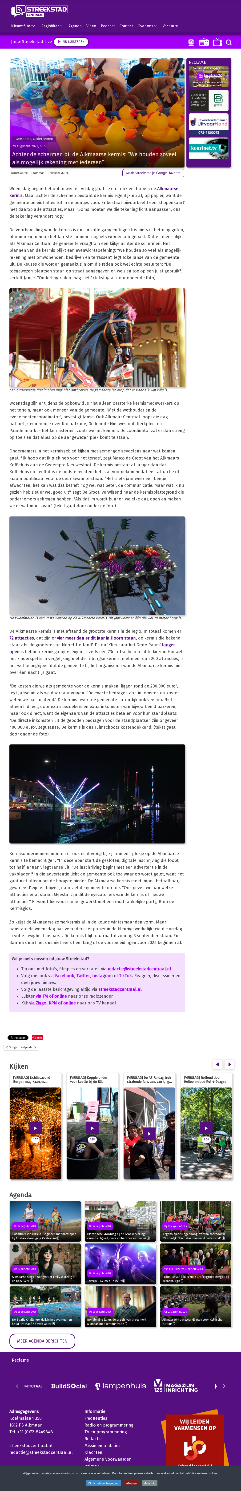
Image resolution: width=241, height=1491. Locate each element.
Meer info (150, 1483)
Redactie (93, 1438)
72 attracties (21, 638)
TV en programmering (105, 1432)
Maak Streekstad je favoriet (153, 173)
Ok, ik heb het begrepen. (103, 1483)
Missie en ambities (102, 1445)
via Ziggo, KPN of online (52, 1003)
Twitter (83, 975)
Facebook (64, 975)
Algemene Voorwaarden (108, 1459)
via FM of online (51, 996)
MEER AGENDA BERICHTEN (42, 1341)
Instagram (102, 975)
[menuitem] (25, 26)
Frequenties (95, 1418)
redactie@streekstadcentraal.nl (139, 968)
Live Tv (217, 42)
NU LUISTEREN (203, 42)
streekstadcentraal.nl (120, 989)
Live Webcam (190, 42)
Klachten (93, 1452)
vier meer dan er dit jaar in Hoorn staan (96, 638)
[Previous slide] (17, 1386)
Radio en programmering (108, 1425)
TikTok (125, 975)
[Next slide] (224, 1386)
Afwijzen (131, 1483)
